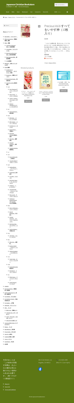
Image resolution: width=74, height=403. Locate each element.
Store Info (45, 12)
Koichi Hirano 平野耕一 (13, 130)
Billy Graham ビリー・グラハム (14, 122)
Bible (13, 12)
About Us (7, 384)
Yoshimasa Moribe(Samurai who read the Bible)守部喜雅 (13, 201)
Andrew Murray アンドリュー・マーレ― (14, 169)
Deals (18, 12)
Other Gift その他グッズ (11, 320)
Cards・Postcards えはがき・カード (12, 317)
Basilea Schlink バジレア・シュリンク (14, 247)
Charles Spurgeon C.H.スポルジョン (13, 253)
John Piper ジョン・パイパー (13, 236)
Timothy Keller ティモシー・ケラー (14, 161)
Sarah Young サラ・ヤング (13, 283)
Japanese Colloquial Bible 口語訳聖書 (10, 46)
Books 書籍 (7, 67)
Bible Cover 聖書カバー (11, 310)
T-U (9, 256)
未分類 (6, 344)
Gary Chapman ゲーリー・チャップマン (14, 91)
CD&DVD (7, 286)
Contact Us (37, 12)
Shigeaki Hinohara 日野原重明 (13, 144)
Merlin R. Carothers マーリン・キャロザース (14, 105)
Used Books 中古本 (9, 341)
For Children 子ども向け (10, 296)
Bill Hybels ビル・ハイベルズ (13, 118)
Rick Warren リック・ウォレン (13, 271)
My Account (25, 12)
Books (7, 12)
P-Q (9, 233)
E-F (8, 109)
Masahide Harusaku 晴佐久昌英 (13, 135)
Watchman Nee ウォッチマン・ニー (14, 225)
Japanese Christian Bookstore (20, 4)
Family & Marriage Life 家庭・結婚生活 (11, 293)
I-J (8, 152)
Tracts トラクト (11, 17)
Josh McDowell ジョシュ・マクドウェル (14, 191)
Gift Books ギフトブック (10, 305)
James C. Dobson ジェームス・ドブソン (14, 100)
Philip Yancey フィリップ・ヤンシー (14, 279)
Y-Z (8, 274)
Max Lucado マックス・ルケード (14, 195)
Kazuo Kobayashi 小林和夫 (13, 157)
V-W (9, 264)
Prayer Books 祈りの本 (10, 332)
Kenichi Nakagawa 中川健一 (13, 213)
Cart (31, 12)
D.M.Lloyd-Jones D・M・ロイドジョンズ (14, 182)
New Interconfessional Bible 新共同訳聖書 (11, 54)
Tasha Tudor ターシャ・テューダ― (14, 261)
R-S (8, 239)
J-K (8, 154)
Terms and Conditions (10, 389)
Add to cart (28, 101)
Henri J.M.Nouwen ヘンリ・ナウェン (14, 208)
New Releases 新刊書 (10, 329)
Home (6, 17)
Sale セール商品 (9, 334)
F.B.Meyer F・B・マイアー (13, 186)
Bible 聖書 (7, 43)
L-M (8, 164)
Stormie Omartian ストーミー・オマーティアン (14, 219)
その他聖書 (8, 61)
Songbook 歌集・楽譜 (10, 336)
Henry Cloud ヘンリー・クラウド (14, 95)
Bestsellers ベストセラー (11, 36)
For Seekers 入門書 (9, 303)
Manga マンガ (8, 327)
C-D (9, 87)
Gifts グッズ (8, 308)
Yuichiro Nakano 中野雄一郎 (14, 230)
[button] (39, 26)
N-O (9, 205)
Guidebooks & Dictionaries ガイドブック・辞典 (11, 71)
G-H (9, 115)
